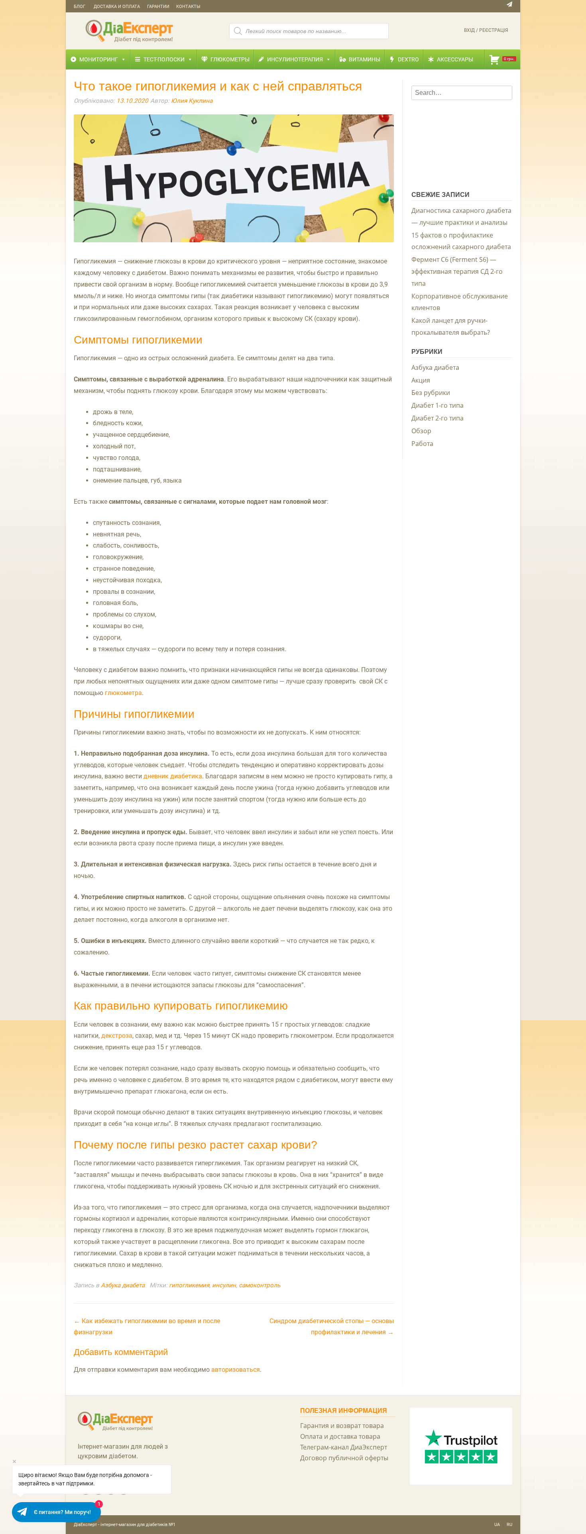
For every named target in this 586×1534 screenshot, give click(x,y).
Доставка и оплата (117, 6)
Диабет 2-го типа (437, 418)
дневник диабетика (173, 776)
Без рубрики (430, 392)
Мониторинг (98, 59)
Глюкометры (230, 59)
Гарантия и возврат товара (342, 1425)
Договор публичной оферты (344, 1457)
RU (509, 1524)
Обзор (421, 430)
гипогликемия (189, 1285)
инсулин (224, 1285)
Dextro (408, 59)
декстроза (116, 1035)
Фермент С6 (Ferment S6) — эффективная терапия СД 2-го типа (457, 271)
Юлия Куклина (191, 100)
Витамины (364, 59)
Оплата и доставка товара (340, 1436)
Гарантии (158, 6)
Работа (422, 443)
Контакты (188, 6)
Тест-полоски (164, 59)
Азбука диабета (123, 1285)
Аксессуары (455, 59)
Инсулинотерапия (295, 59)
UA (497, 1524)
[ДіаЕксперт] (129, 30)
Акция (420, 380)
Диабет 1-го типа (437, 405)
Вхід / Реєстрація (486, 30)
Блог (79, 6)
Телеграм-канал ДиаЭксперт (343, 1447)
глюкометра (123, 693)
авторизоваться (235, 1369)
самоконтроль (259, 1285)
